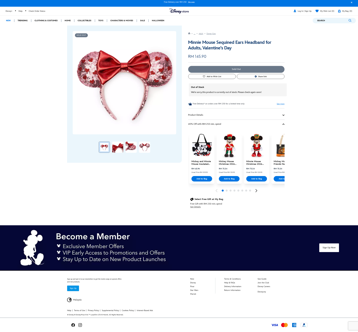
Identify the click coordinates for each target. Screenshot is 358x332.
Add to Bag (201, 179)
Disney (193, 283)
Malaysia (77, 300)
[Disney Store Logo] (179, 11)
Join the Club (263, 283)
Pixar (192, 286)
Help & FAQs (229, 283)
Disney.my (262, 292)
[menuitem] (7, 21)
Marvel (193, 294)
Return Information (232, 290)
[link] (216, 190)
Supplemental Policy (110, 310)
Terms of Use (79, 310)
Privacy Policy (93, 310)
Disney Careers (264, 286)
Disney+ (9, 11)
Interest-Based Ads (145, 310)
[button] (350, 4)
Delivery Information (232, 286)
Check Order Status (37, 11)
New (192, 279)
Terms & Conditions (232, 279)
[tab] (236, 115)
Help (20, 11)
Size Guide (262, 279)
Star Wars (194, 290)
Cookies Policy (128, 310)
